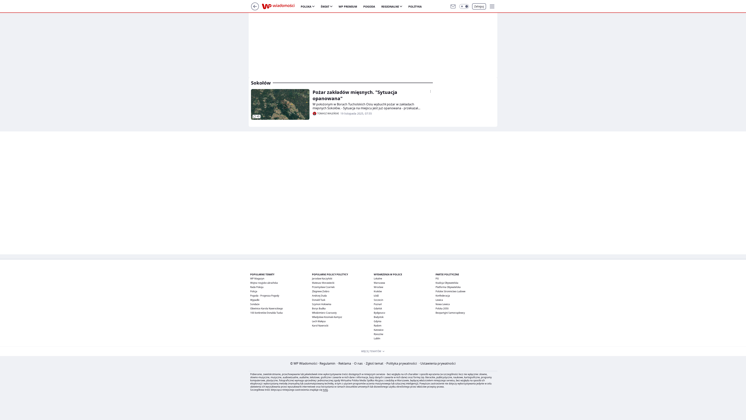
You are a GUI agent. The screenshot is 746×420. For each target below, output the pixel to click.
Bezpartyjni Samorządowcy (450, 312)
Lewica (439, 300)
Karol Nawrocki (320, 325)
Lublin (377, 338)
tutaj (325, 389)
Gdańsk (378, 308)
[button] (464, 6)
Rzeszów (378, 334)
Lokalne (378, 278)
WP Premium (348, 6)
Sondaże (255, 304)
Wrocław (378, 287)
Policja (253, 291)
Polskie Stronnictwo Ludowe (450, 291)
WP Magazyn (257, 278)
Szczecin (378, 300)
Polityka (415, 6)
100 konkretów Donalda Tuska (266, 312)
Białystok (378, 317)
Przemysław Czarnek (323, 287)
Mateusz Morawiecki (323, 282)
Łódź (376, 295)
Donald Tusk (318, 300)
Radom (377, 325)
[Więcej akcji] (430, 91)
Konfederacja (443, 295)
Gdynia (377, 321)
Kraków (378, 291)
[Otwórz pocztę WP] (453, 6)
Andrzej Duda (319, 295)
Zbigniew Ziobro (320, 291)
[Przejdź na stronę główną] (255, 9)
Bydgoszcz (379, 312)
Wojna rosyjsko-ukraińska (264, 282)
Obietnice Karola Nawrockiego (266, 308)
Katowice (378, 330)
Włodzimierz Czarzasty (324, 312)
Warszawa (379, 282)
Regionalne (390, 6)
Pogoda (369, 6)
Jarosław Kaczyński (322, 278)
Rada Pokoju (256, 287)
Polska (306, 6)
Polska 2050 (442, 308)
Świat (325, 6)
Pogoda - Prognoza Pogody (264, 295)
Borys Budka (319, 308)
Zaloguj (479, 6)
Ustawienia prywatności (437, 363)
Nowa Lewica (443, 304)
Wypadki (254, 300)
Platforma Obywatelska (448, 287)
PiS (437, 278)
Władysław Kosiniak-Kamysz (327, 317)
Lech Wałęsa (319, 321)
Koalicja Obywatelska (447, 282)
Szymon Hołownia (321, 304)
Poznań (378, 304)
